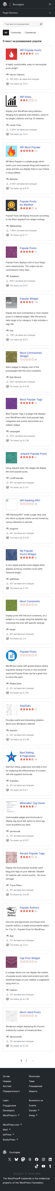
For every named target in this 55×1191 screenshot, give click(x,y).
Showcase (34, 1076)
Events (32, 1105)
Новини (7, 1081)
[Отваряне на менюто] (50, 4)
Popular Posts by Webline (28, 203)
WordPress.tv (11, 1115)
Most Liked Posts (30, 1012)
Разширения (35, 1086)
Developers (9, 1110)
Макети (33, 1091)
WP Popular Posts (30, 50)
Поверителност (11, 1091)
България (14, 1152)
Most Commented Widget (31, 354)
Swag (33, 1115)
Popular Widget (29, 298)
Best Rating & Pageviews (27, 754)
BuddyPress (10, 1139)
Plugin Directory (10, 13)
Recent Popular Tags (32, 853)
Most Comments (30, 601)
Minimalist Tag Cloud (32, 803)
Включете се (36, 1100)
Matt (7, 1129)
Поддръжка (9, 1105)
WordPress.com (12, 1124)
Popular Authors (29, 907)
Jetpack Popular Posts (33, 453)
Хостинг (7, 1086)
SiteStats (25, 705)
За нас (6, 1076)
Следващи (32, 1060)
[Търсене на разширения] (41, 24)
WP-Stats (25, 96)
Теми (31, 1081)
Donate (34, 1110)
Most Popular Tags (31, 399)
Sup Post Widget (30, 958)
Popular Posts (28, 248)
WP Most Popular (30, 147)
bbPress (8, 1134)
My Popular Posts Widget (28, 552)
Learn (6, 1100)
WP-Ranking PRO (30, 500)
